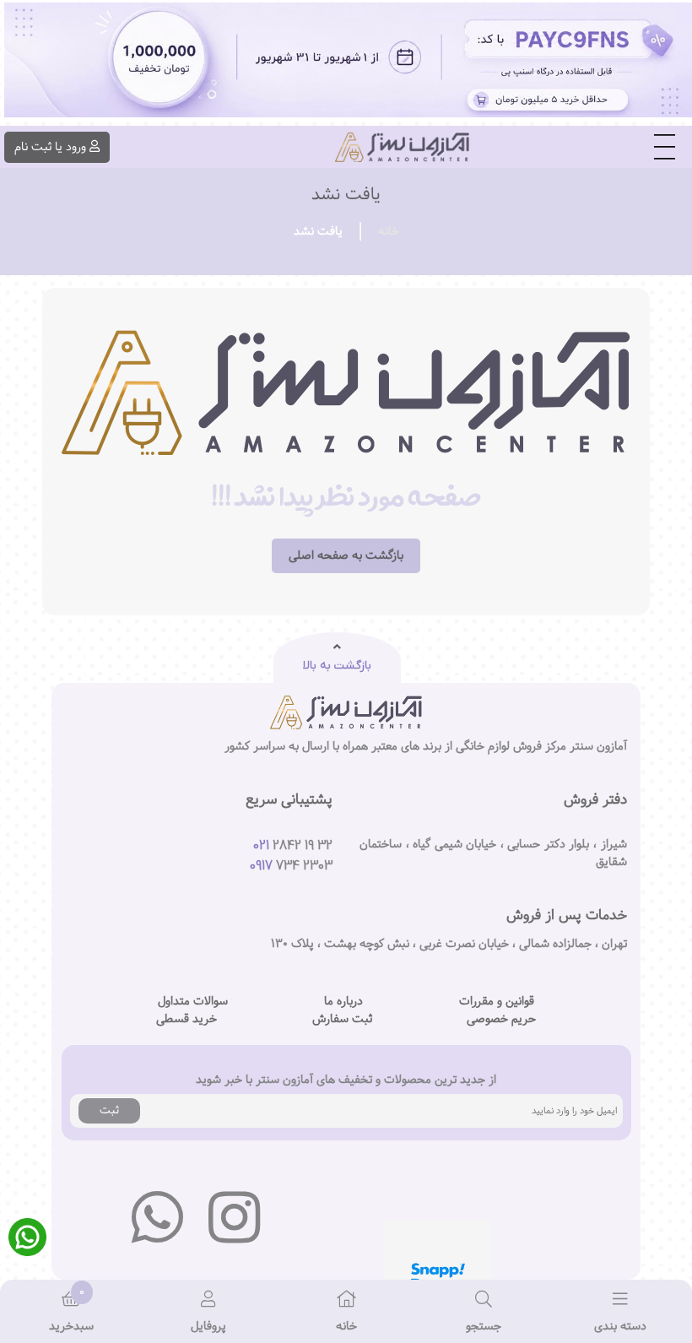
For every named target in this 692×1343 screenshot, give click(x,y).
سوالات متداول (193, 1001)
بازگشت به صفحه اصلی (346, 555)
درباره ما (343, 1001)
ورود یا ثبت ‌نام (50, 147)
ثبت (109, 1110)
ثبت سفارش (342, 1019)
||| (665, 147)
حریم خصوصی (501, 1019)
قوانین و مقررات (496, 1001)
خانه (388, 231)
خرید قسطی (186, 1019)
